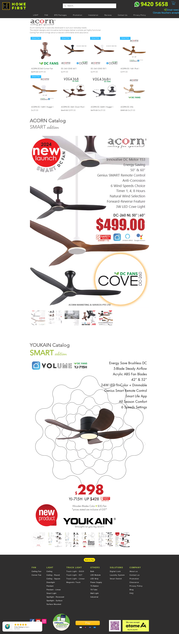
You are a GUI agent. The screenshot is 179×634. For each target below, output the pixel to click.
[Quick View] (74, 89)
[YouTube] (38, 621)
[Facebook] (32, 621)
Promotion (134, 579)
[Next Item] (145, 222)
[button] (174, 3)
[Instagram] (44, 621)
